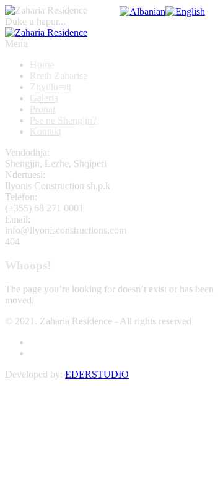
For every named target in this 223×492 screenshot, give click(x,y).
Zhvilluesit (50, 87)
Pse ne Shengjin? (63, 120)
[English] (185, 11)
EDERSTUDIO (97, 374)
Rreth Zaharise (58, 75)
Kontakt (45, 131)
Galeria (44, 98)
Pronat (42, 109)
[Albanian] (142, 11)
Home (42, 64)
